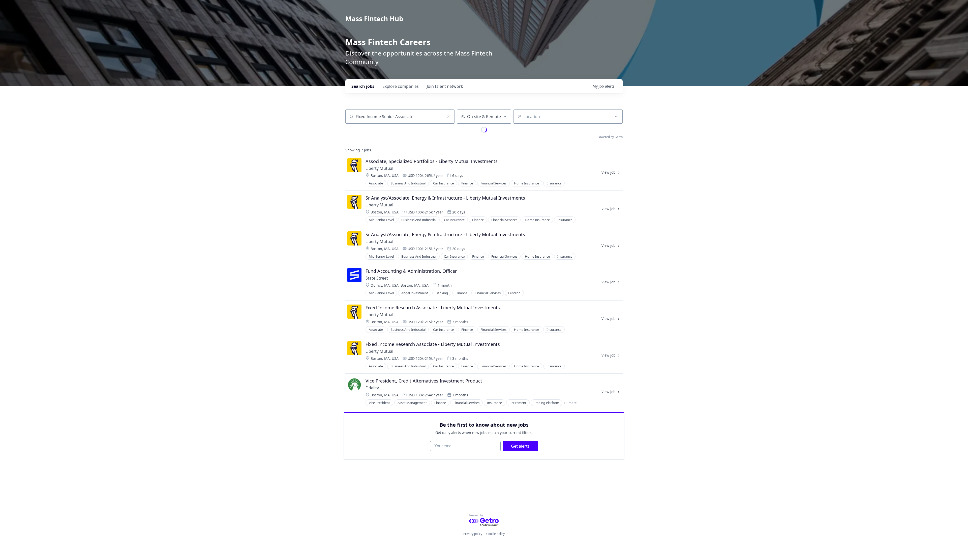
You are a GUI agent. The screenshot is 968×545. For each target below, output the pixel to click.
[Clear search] (448, 116)
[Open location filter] (616, 116)
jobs (362, 86)
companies (400, 86)
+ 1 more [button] (570, 402)
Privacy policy (472, 534)
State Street (377, 278)
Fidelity (372, 388)
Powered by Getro (610, 137)
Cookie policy (495, 534)
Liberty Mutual (379, 168)
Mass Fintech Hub (374, 18)
